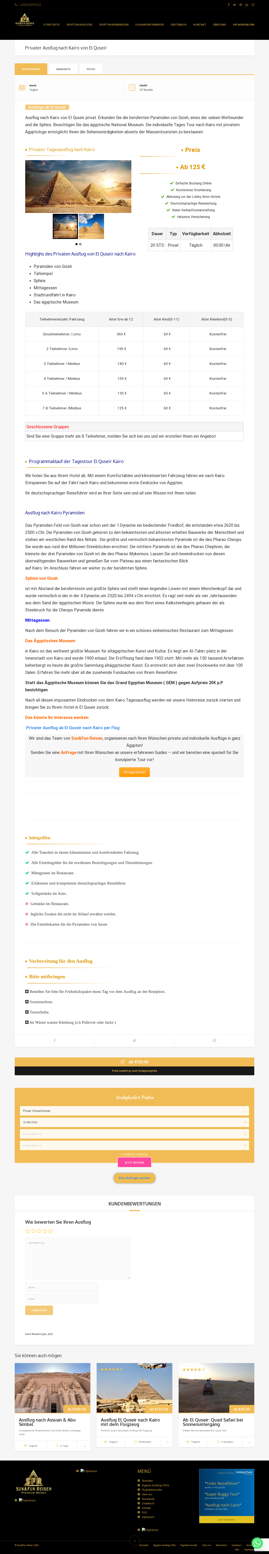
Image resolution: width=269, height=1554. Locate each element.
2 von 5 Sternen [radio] (33, 1231)
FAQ (144, 1512)
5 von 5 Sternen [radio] (50, 1231)
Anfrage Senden (134, 772)
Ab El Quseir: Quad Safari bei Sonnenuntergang (213, 1422)
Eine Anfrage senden (134, 1178)
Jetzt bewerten (226, 1519)
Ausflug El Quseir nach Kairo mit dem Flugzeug (130, 1422)
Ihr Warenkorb (243, 24)
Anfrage (68, 752)
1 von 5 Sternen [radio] (27, 1231)
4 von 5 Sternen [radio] (44, 1231)
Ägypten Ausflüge (79, 24)
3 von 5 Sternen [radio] (39, 1231)
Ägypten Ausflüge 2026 (155, 1485)
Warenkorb (148, 1499)
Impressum (148, 1517)
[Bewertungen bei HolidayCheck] (243, 1473)
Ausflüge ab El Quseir (47, 107)
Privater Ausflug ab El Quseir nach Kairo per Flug (73, 727)
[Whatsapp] (257, 1543)
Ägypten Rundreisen (113, 24)
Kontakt (199, 24)
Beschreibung (31, 69)
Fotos (91, 69)
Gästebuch (178, 24)
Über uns (219, 24)
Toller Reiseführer (222, 1483)
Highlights (63, 69)
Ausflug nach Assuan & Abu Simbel (47, 1422)
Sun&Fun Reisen (87, 738)
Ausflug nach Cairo (223, 1504)
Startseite (52, 24)
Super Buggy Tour (222, 1494)
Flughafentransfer (149, 24)
